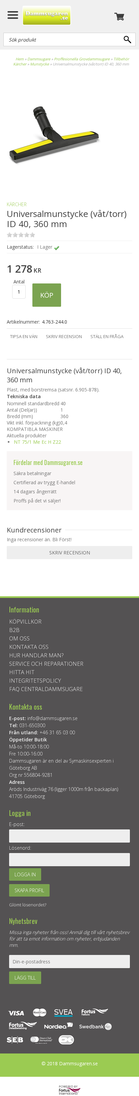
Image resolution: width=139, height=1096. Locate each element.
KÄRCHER (17, 204)
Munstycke (39, 63)
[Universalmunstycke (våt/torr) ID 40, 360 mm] (54, 184)
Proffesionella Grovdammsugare (82, 58)
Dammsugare (38, 58)
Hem (20, 58)
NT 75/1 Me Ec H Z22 (37, 442)
